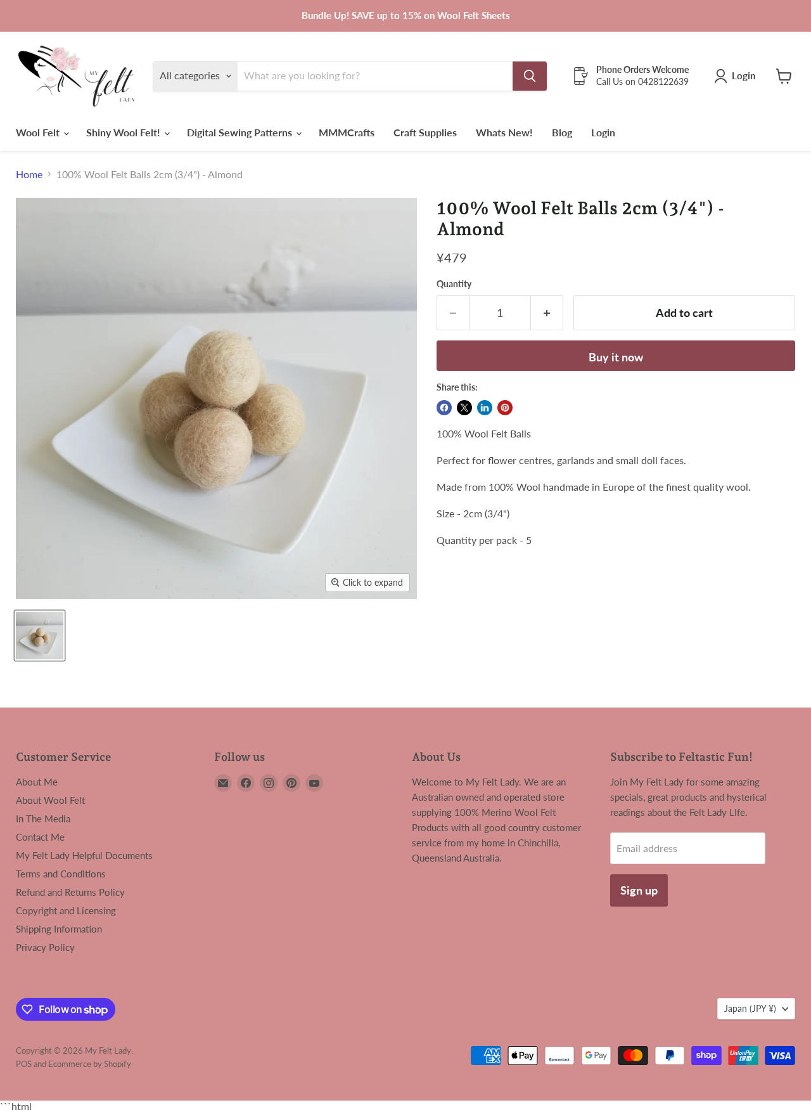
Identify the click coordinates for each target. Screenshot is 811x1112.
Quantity (454, 284)
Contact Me (40, 837)
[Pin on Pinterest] (505, 407)
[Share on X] (464, 407)
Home (29, 174)
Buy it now (616, 357)
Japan (750, 1008)
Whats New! (504, 132)
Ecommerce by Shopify (89, 1064)
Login (603, 132)
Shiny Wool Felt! (124, 132)
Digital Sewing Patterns (241, 132)
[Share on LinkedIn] (484, 407)
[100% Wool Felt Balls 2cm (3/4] (40, 636)
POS (24, 1064)
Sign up (639, 890)
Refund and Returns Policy (70, 892)
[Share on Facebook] (444, 407)
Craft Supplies (425, 132)
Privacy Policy (45, 947)
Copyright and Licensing (66, 910)
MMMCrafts (346, 132)
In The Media (43, 818)
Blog (562, 132)
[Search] (530, 76)
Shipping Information (59, 928)
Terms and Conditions (61, 873)
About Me (37, 781)
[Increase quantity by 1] (547, 312)
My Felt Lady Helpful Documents (84, 855)
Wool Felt (39, 132)
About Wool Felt (50, 800)
